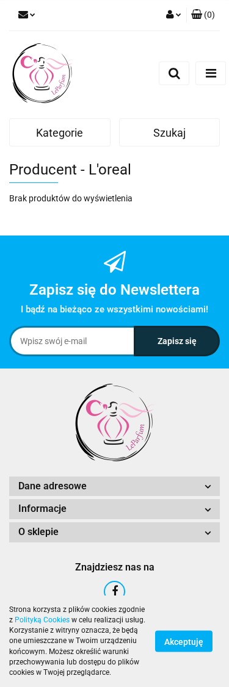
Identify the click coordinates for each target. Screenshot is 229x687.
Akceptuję (183, 642)
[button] (203, 15)
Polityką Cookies (42, 620)
